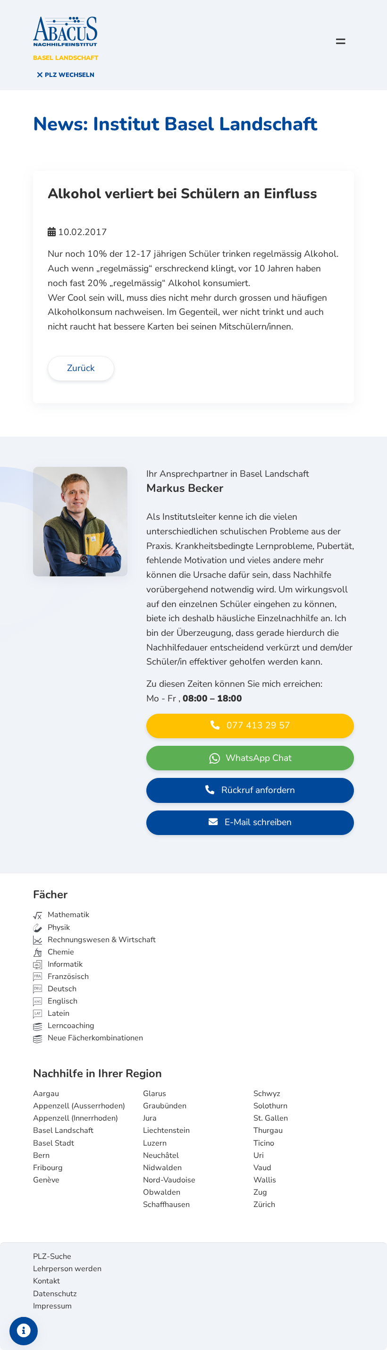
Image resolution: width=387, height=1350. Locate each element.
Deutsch (61, 989)
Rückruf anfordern (257, 790)
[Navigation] (340, 41)
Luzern (155, 1143)
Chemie (60, 952)
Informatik (64, 964)
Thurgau (268, 1130)
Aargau (46, 1093)
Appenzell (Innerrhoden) (75, 1118)
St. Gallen (270, 1118)
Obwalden (161, 1192)
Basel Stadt (53, 1143)
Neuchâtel (161, 1155)
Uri (258, 1155)
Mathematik (67, 915)
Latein (57, 1013)
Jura (150, 1118)
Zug (260, 1192)
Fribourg (48, 1168)
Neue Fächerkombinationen (94, 1038)
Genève (46, 1180)
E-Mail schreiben (257, 822)
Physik (58, 927)
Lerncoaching (70, 1026)
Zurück (81, 368)
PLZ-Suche (52, 1256)
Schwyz (266, 1093)
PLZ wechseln (68, 75)
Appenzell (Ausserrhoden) (79, 1106)
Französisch (67, 976)
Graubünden (164, 1106)
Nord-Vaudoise (169, 1180)
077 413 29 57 (257, 725)
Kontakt (46, 1281)
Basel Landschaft (63, 1130)
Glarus (154, 1093)
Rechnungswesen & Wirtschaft (101, 940)
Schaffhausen (166, 1204)
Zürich (264, 1204)
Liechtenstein (166, 1130)
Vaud (262, 1168)
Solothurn (270, 1106)
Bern (41, 1155)
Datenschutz (55, 1294)
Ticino (263, 1143)
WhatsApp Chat (257, 758)
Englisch (55, 1001)
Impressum (52, 1306)
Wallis (264, 1180)
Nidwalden (162, 1168)
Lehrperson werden (67, 1269)
